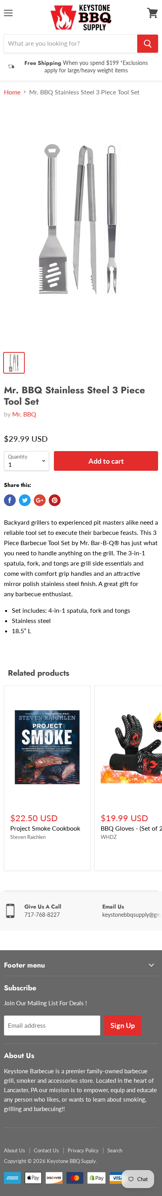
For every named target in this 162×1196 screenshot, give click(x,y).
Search (114, 1150)
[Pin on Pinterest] (55, 500)
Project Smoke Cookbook (45, 828)
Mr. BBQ (24, 414)
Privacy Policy (83, 1150)
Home (12, 92)
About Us (14, 1150)
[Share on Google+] (40, 500)
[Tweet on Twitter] (25, 500)
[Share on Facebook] (10, 500)
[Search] (147, 44)
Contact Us (46, 1150)
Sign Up (122, 1025)
